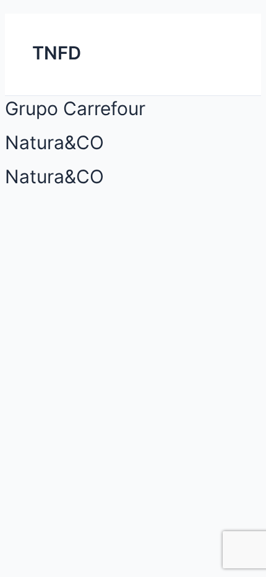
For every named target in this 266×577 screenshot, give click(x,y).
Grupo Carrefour (75, 108)
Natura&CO (54, 142)
